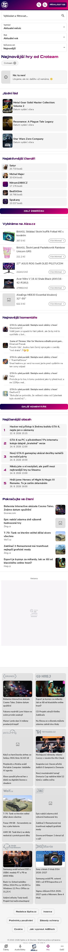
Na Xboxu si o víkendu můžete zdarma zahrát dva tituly (50, 722)
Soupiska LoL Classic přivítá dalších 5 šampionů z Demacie (50, 766)
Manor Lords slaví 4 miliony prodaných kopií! (15, 722)
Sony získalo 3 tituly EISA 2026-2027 (48, 871)
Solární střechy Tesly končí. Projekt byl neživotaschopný (16, 899)
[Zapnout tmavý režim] (45, 4)
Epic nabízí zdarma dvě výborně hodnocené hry (22, 521)
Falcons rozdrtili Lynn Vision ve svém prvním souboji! (17, 713)
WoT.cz (7, 540)
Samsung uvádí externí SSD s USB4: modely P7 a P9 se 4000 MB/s (17, 872)
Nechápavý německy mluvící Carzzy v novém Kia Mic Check (50, 756)
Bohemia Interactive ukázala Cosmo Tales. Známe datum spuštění (29, 508)
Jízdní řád (10, 93)
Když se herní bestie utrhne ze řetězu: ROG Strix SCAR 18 (17, 756)
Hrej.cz (7, 566)
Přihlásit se (57, 5)
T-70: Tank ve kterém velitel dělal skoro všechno (27, 535)
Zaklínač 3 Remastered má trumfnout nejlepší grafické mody (26, 548)
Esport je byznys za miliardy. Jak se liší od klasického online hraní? (28, 561)
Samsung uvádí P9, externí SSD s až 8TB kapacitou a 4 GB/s (49, 882)
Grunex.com (10, 513)
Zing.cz (7, 526)
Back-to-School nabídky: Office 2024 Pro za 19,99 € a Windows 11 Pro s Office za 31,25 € (17, 887)
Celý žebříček (34, 211)
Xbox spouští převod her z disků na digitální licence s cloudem (15, 780)
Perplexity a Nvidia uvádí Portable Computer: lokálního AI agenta (17, 767)
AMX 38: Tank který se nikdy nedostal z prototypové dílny (16, 834)
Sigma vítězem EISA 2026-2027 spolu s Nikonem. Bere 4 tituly (50, 894)
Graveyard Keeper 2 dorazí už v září (50, 837)
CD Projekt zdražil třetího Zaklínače (48, 713)
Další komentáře (34, 406)
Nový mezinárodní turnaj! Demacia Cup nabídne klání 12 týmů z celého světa (50, 776)
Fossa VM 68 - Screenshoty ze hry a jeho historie (17, 824)
